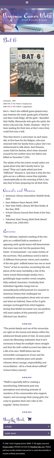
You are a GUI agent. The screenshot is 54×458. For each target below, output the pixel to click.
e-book (8, 427)
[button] (27, 2)
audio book (10, 433)
